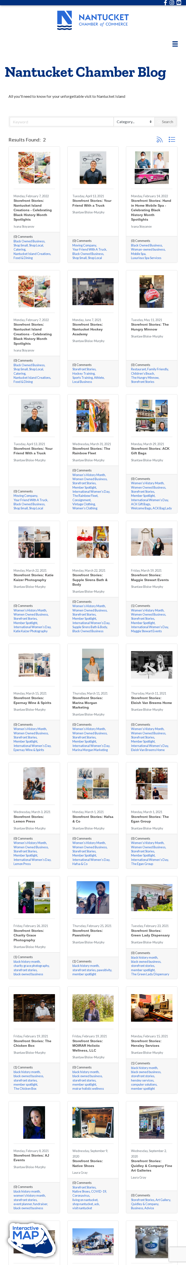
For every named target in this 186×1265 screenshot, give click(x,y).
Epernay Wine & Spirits (29, 750)
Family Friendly (157, 369)
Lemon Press (22, 864)
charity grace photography (31, 966)
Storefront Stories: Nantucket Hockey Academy (87, 329)
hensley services (142, 1080)
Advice (149, 1208)
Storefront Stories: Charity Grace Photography (29, 935)
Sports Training (82, 378)
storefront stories (25, 970)
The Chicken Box (25, 1088)
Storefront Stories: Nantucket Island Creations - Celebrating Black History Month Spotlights (33, 210)
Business (137, 1208)
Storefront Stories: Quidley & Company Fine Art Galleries (151, 1165)
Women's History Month (88, 475)
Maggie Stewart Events (146, 631)
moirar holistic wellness (88, 1088)
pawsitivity (104, 970)
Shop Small (21, 245)
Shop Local (36, 245)
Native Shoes (81, 1191)
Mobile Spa (138, 254)
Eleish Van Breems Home (148, 750)
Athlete (99, 378)
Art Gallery (162, 1200)
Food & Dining (23, 258)
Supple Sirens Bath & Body (89, 627)
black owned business (28, 974)
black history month (27, 961)
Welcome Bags (141, 508)
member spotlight (84, 974)
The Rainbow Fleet (85, 496)
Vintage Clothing (83, 504)
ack (96, 1204)
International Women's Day (90, 491)
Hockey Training (83, 373)
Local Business (82, 382)
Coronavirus (80, 1195)
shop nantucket (82, 1204)
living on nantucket (85, 1200)
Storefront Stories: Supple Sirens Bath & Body (90, 579)
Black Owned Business (29, 241)
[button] (159, 139)
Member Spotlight (84, 487)
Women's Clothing (84, 508)
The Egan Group (142, 864)
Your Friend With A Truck (89, 249)
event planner (23, 1204)
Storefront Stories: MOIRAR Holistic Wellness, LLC (87, 1045)
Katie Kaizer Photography (31, 631)
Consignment (81, 500)
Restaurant (138, 369)
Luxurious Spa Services (146, 258)
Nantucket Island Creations (32, 254)
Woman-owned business (148, 249)
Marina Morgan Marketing (90, 750)
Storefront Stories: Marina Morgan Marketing (87, 702)
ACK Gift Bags (140, 504)
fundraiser (40, 1204)
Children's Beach (142, 373)
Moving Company (84, 245)
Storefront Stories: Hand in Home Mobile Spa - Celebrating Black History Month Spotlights (151, 210)
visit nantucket (82, 1208)
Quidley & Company (144, 1204)
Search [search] (167, 121)
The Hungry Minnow (145, 378)
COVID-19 (98, 1191)
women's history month (29, 1195)
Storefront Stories (84, 369)
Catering (19, 249)
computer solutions (144, 1084)
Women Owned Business (89, 479)
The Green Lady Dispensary (150, 974)
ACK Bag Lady (162, 508)
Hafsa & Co (79, 864)
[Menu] (175, 44)
